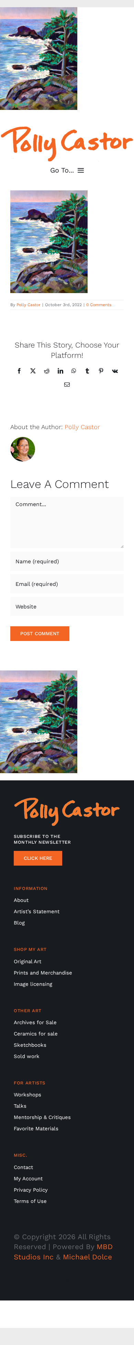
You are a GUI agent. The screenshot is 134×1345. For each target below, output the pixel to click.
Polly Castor (28, 304)
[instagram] (67, 1281)
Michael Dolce (87, 1257)
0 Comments (98, 304)
